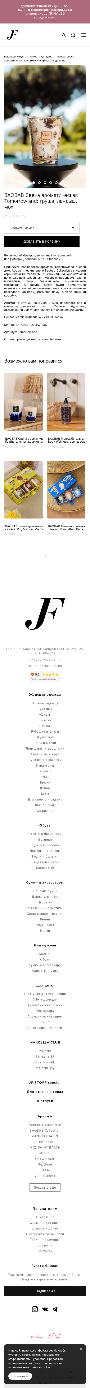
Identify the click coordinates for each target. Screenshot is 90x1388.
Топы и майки (45, 743)
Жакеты (45, 714)
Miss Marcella (45, 1062)
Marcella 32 (45, 1056)
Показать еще (45, 1187)
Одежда (45, 953)
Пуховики (45, 709)
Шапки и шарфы (45, 896)
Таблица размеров (45, 1239)
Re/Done (45, 1164)
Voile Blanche (45, 1175)
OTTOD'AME (45, 1159)
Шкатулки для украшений (45, 994)
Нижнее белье (45, 805)
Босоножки (45, 867)
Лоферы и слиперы (45, 851)
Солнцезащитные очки (45, 913)
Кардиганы (45, 765)
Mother (45, 1153)
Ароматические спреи (45, 1016)
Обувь (45, 959)
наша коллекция (14, 56)
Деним (45, 788)
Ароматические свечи (45, 1005)
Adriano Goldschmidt (45, 1125)
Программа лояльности (45, 1234)
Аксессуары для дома (45, 1027)
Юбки (45, 776)
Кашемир (45, 771)
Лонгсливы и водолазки (45, 748)
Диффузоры (45, 1010)
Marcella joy (45, 1068)
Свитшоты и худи (45, 754)
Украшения (45, 925)
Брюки (45, 782)
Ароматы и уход (45, 970)
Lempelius (45, 1142)
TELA (45, 1170)
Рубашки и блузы (45, 731)
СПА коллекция (45, 999)
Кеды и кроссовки (45, 845)
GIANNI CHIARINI (45, 1136)
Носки (45, 930)
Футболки (45, 737)
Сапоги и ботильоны (45, 834)
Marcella (45, 1051)
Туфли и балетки (45, 856)
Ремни (45, 919)
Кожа (45, 793)
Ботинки (45, 839)
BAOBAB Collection (45, 1130)
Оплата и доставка (45, 1222)
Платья (45, 726)
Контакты (45, 1251)
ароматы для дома (41, 56)
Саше (45, 1022)
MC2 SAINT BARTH (45, 1147)
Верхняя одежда (45, 703)
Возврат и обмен (45, 1228)
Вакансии (45, 1245)
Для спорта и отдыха (45, 799)
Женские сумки (45, 891)
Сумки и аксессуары (45, 965)
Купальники (45, 810)
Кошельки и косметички (45, 908)
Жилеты (45, 720)
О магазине (45, 1217)
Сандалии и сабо (45, 862)
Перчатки (45, 902)
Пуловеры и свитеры (45, 760)
